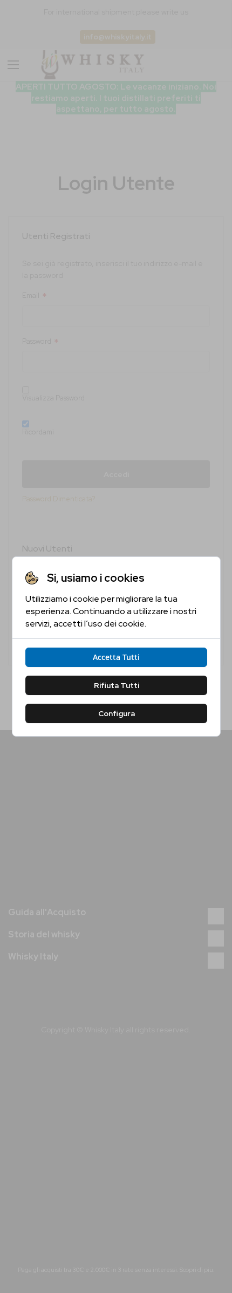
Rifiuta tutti (116, 685)
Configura (116, 713)
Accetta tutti (116, 657)
